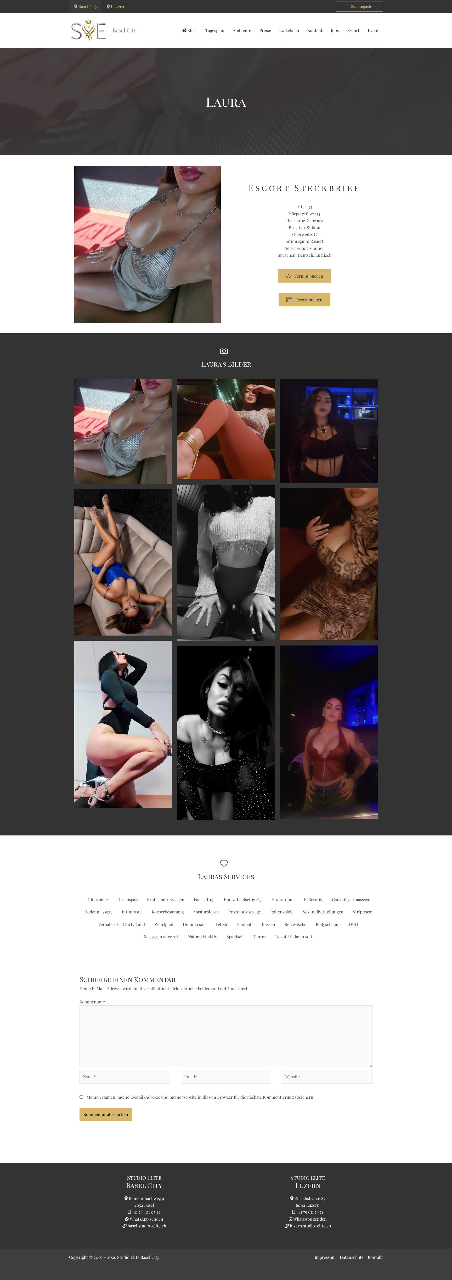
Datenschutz (352, 1257)
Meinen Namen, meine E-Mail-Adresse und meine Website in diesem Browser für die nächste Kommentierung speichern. (200, 1097)
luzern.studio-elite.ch (310, 1225)
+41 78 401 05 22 (146, 1212)
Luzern (117, 6)
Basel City (87, 6)
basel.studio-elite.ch (146, 1225)
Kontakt (375, 1257)
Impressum (325, 1257)
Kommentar (92, 1001)
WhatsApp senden (146, 1219)
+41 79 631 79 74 (309, 1212)
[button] (359, 7)
